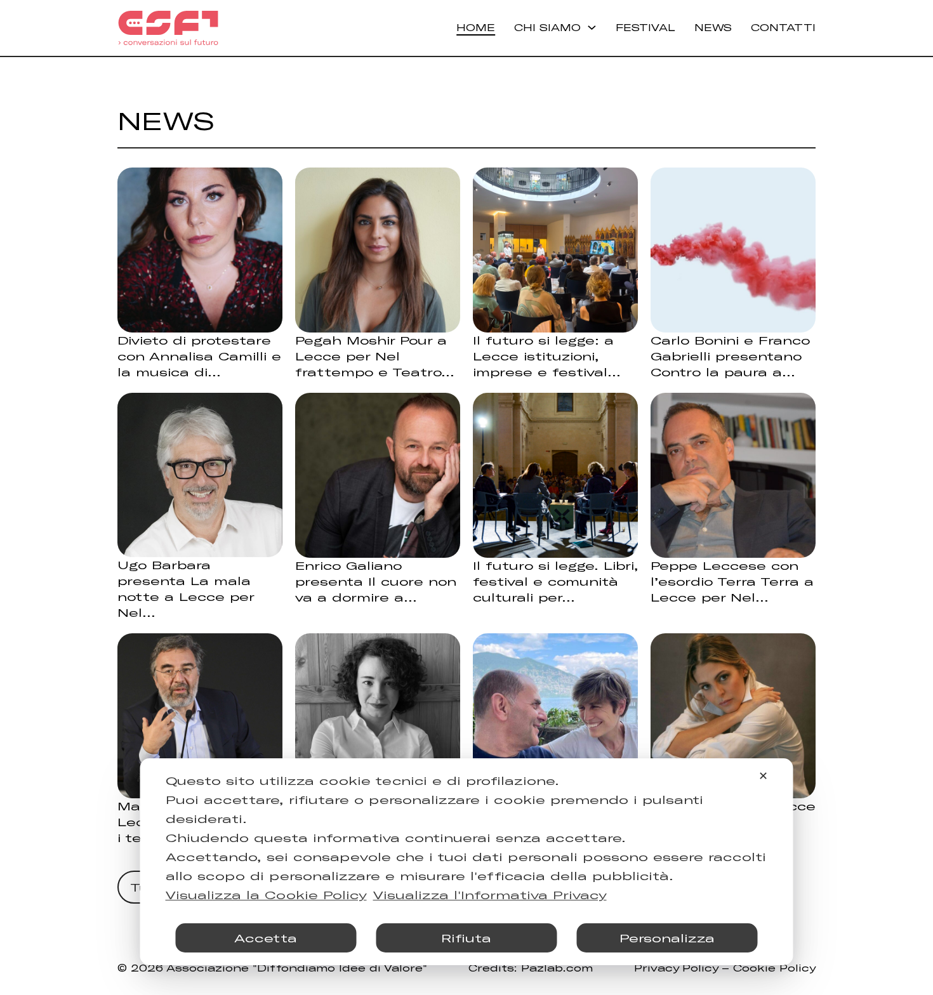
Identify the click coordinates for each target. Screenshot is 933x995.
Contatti (783, 27)
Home (475, 27)
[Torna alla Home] (168, 28)
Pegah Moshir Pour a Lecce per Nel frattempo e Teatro (371, 356)
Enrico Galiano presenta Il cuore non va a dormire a (375, 581)
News (713, 27)
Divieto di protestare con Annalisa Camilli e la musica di (199, 356)
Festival (645, 27)
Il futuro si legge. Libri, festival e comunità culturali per (555, 581)
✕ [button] (763, 775)
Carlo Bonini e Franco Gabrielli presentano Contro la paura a (730, 356)
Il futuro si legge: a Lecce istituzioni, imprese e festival (543, 356)
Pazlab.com (557, 967)
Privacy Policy (676, 967)
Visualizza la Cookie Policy (266, 895)
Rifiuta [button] (466, 938)
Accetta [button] (265, 938)
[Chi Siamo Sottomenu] (592, 27)
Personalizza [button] (667, 938)
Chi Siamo (547, 27)
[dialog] (466, 861)
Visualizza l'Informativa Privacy (490, 895)
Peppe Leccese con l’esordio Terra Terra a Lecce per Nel (732, 581)
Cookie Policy (774, 967)
